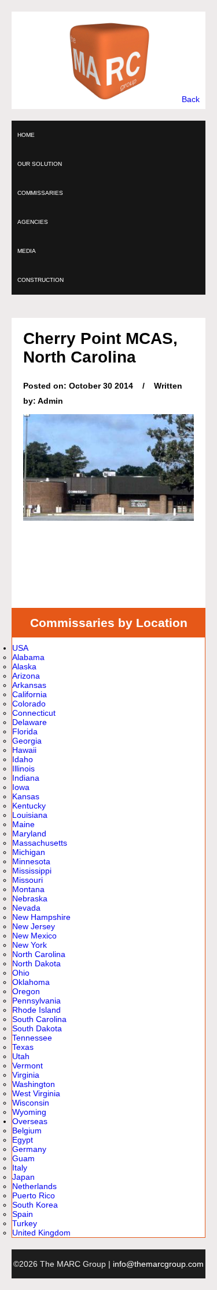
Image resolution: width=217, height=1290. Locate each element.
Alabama (28, 657)
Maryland (29, 833)
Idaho (22, 759)
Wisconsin (30, 1102)
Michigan (28, 852)
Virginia (25, 1074)
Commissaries (40, 193)
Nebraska (29, 898)
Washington (33, 1084)
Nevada (26, 907)
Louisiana (29, 815)
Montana (28, 889)
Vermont (27, 1065)
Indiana (25, 777)
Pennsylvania (36, 1000)
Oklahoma (31, 982)
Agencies (32, 222)
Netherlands (34, 1186)
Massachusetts (39, 842)
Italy (19, 1167)
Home (26, 135)
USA (20, 648)
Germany (29, 1149)
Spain (22, 1214)
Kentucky (29, 805)
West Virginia (36, 1093)
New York (29, 945)
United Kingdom (41, 1232)
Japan (23, 1177)
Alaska (24, 666)
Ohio (21, 972)
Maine (23, 824)
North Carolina (38, 954)
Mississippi (32, 870)
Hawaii (24, 750)
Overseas (29, 1121)
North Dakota (36, 963)
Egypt (22, 1139)
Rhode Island (36, 1009)
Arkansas (29, 685)
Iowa (21, 787)
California (29, 694)
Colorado (29, 703)
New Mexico (34, 935)
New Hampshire (41, 917)
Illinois (23, 768)
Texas (23, 1047)
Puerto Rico (33, 1195)
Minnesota (31, 861)
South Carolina (39, 1019)
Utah (21, 1056)
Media (26, 251)
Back (191, 99)
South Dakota (37, 1028)
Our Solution (39, 164)
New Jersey (33, 926)
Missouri (27, 880)
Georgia (27, 740)
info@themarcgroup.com (158, 1264)
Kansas (25, 796)
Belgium (27, 1130)
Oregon (26, 991)
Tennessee (32, 1037)
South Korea (35, 1204)
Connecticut (34, 713)
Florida (25, 731)
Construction (40, 280)
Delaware (29, 722)
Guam (23, 1158)
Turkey (24, 1223)
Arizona (26, 675)
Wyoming (29, 1112)
